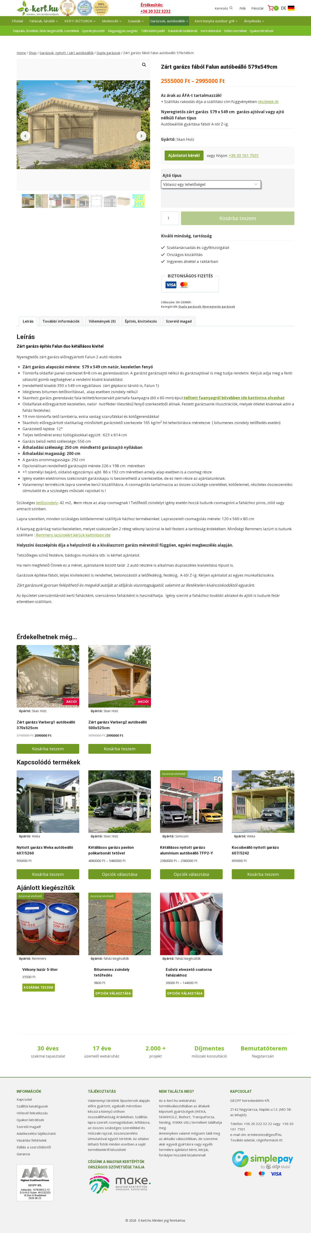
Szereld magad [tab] (179, 321)
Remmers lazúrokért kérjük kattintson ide (73, 534)
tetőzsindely (47, 502)
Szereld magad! (29, 1126)
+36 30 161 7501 (244, 155)
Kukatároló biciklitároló (182, 30)
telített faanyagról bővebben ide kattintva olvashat (234, 397)
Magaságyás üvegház (123, 30)
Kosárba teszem (237, 218)
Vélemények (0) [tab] (102, 321)
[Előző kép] (25, 136)
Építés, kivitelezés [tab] (141, 321)
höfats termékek (235, 30)
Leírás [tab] (28, 321)
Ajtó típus (172, 175)
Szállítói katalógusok (32, 1106)
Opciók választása (119, 874)
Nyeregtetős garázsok (218, 306)
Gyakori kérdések (261, 30)
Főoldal (17, 21)
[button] (144, 65)
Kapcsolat (24, 1099)
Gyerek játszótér (93, 30)
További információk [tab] (61, 321)
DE (283, 8)
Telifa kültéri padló (153, 30)
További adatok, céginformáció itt (256, 1140)
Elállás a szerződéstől (34, 1147)
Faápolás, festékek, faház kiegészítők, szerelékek (46, 30)
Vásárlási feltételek (31, 1140)
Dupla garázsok (189, 306)
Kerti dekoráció (211, 30)
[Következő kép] (141, 136)
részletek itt (268, 101)
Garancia (23, 1154)
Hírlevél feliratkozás (32, 1113)
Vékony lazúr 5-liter (40, 969)
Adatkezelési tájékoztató (36, 1133)
